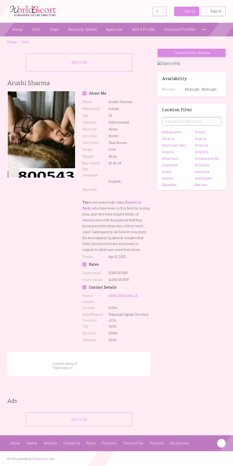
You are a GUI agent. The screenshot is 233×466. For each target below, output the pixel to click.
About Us (50, 443)
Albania (168, 138)
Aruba (166, 171)
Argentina (170, 165)
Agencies (114, 29)
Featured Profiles (179, 29)
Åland (200, 132)
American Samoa (175, 145)
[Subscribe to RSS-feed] (204, 458)
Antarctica (170, 158)
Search (31, 443)
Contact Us (71, 443)
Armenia (202, 165)
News (91, 443)
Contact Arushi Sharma (192, 52)
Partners (157, 443)
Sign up (189, 11)
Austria (167, 178)
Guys (54, 29)
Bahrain (201, 185)
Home (17, 29)
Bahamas (169, 185)
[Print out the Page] (137, 82)
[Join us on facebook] (213, 458)
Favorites (109, 443)
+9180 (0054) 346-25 (123, 296)
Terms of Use (133, 443)
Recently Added (82, 29)
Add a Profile (143, 29)
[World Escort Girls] (33, 10)
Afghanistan (171, 132)
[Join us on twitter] (222, 458)
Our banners (179, 443)
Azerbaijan (203, 178)
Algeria (200, 138)
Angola (167, 152)
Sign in (216, 11)
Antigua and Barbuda (208, 158)
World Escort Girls (43, 459)
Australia (202, 171)
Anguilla (201, 152)
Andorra (201, 145)
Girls (36, 29)
